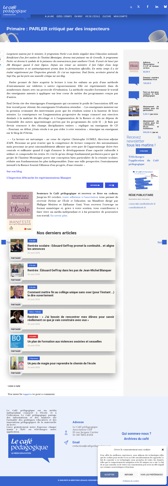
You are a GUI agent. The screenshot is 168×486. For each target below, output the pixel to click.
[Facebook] (148, 7)
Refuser (129, 474)
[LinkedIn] (157, 7)
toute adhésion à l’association (80, 197)
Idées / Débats (64, 16)
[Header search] (131, 7)
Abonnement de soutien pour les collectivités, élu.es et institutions (151, 125)
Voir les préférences (152, 474)
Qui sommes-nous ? (136, 434)
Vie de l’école (92, 16)
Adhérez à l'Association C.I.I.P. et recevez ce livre (151, 65)
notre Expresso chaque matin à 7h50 (31, 428)
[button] (162, 449)
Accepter (109, 474)
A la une (49, 16)
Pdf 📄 (111, 185)
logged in (27, 394)
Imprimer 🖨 (94, 185)
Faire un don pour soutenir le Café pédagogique (151, 94)
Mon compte (120, 16)
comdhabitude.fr (137, 207)
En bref (78, 16)
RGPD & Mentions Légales (75, 480)
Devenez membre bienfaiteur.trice (151, 79)
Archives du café (136, 439)
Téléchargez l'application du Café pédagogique (144, 160)
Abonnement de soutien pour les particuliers (151, 108)
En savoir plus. (59, 215)
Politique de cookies (131, 481)
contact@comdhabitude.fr (142, 204)
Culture (107, 16)
